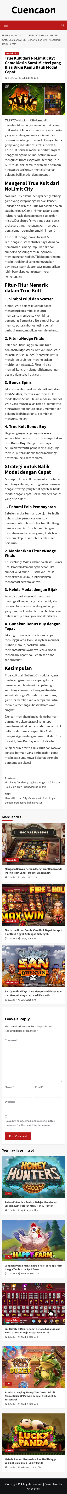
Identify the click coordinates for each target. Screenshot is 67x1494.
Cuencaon (33, 10)
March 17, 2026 (27, 1273)
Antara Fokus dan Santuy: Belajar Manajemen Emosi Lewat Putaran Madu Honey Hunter (31, 1204)
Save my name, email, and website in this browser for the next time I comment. (30, 1123)
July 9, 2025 (26, 938)
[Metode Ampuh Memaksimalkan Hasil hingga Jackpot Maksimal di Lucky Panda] (33, 1434)
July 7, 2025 (26, 1000)
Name (9, 1087)
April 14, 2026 (27, 1210)
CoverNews (51, 1484)
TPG (8, 1193)
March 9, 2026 (27, 1337)
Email (39, 1087)
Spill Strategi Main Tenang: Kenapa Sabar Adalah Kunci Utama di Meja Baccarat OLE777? (32, 1330)
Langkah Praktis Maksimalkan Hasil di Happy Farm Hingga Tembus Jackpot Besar (33, 1267)
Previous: (32, 782)
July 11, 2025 (26, 877)
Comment (11, 1040)
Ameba (9, 1450)
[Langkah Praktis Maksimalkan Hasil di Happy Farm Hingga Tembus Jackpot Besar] (33, 1240)
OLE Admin (13, 78)
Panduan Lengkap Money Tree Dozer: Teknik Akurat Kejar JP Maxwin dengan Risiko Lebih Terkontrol (30, 1396)
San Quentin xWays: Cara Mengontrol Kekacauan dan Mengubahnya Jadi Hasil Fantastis (33, 993)
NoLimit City (12, 53)
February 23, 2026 (28, 1467)
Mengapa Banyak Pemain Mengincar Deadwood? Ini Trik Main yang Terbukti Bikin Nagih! (33, 871)
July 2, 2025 (27, 78)
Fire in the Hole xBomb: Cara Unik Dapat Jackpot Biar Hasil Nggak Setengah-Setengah (33, 932)
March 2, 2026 (27, 1404)
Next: (30, 798)
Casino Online (12, 1320)
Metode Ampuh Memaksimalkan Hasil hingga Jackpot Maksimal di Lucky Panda (30, 1461)
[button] (5, 25)
